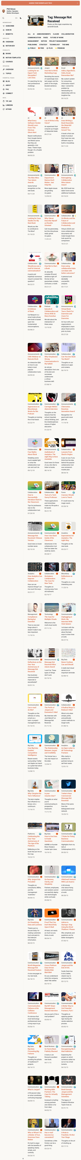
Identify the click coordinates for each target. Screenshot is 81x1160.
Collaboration (67, 34)
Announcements (44, 34)
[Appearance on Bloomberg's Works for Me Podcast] (35, 412)
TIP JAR (9, 101)
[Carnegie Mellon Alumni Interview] (52, 412)
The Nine (65, 45)
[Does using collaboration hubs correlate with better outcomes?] (68, 270)
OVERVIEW (9, 42)
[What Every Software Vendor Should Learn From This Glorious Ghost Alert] (35, 131)
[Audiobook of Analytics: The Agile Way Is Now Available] (52, 456)
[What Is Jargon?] (35, 1093)
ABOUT (8, 85)
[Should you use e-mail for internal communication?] (35, 270)
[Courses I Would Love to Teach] (68, 498)
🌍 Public (32, 48)
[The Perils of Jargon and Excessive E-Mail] (52, 710)
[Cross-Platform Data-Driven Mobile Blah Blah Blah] (52, 968)
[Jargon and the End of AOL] (68, 968)
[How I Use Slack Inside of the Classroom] (52, 538)
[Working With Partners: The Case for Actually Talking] (52, 1093)
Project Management (58, 41)
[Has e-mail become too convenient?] (52, 1137)
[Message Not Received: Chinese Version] (35, 538)
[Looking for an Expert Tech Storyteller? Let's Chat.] (35, 78)
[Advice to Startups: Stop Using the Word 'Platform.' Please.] (68, 926)
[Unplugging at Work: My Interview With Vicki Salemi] (68, 622)
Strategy (43, 45)
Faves (45, 38)
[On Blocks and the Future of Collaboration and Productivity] (68, 225)
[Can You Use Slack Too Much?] (68, 364)
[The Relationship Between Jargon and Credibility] (52, 753)
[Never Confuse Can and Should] (68, 667)
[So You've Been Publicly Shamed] (52, 1052)
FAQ (7, 89)
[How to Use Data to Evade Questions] (52, 840)
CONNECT (9, 93)
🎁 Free (41, 48)
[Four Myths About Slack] (35, 456)
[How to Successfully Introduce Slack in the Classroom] (35, 498)
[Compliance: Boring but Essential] (35, 622)
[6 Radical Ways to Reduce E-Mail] (68, 710)
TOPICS (8, 73)
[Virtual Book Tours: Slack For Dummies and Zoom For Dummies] (68, 315)
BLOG (8, 81)
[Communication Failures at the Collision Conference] (35, 1010)
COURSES (9, 62)
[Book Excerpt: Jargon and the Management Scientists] (68, 1093)
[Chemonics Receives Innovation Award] (68, 412)
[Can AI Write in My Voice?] (52, 131)
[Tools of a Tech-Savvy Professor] (52, 498)
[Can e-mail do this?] (35, 710)
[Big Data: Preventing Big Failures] (35, 1052)
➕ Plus (49, 48)
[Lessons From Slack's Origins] (68, 456)
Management (33, 41)
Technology (55, 45)
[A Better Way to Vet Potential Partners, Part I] (68, 1010)
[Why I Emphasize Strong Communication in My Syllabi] (52, 364)
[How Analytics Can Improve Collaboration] (35, 579)
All (29, 34)
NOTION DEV (10, 46)
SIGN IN (8, 30)
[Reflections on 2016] (68, 579)
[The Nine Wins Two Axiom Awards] (35, 181)
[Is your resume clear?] (52, 797)
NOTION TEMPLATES (13, 58)
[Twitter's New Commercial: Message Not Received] (68, 797)
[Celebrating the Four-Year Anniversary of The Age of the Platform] (35, 840)
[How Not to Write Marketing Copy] (52, 78)
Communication (34, 38)
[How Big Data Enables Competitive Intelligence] (35, 753)
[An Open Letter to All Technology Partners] (68, 753)
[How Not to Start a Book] (52, 270)
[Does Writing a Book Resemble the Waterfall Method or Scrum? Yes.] (68, 131)
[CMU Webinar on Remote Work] (35, 364)
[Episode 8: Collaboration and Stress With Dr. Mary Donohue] (52, 315)
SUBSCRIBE (10, 26)
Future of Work (56, 38)
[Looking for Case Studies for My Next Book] (35, 225)
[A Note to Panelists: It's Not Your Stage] (68, 1137)
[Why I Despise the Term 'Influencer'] (35, 797)
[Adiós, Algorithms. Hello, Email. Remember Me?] (68, 78)
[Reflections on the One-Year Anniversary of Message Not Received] (35, 667)
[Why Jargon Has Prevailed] (35, 883)
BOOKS (8, 53)
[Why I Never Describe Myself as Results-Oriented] (52, 225)
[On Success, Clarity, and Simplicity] (52, 883)
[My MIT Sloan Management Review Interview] (52, 1010)
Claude (56, 34)
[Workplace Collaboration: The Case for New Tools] (52, 579)
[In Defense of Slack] (35, 315)
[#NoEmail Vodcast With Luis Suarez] (68, 883)
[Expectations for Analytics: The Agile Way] (68, 538)
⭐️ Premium (60, 48)
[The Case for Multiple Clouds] (52, 622)
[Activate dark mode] (21, 18)
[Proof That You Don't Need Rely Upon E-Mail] (52, 926)
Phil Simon (11, 9)
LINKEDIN (9, 105)
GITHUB (8, 109)
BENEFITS (9, 34)
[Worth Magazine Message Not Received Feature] (35, 968)
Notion (44, 41)
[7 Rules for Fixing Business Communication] (68, 840)
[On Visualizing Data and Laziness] (35, 926)
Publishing (32, 45)
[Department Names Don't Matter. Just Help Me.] (52, 181)
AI (34, 34)
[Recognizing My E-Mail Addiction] (68, 1052)
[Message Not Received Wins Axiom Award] (52, 667)
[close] (77, 3)
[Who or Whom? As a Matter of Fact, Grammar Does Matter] (35, 1137)
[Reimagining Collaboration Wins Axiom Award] (68, 181)
